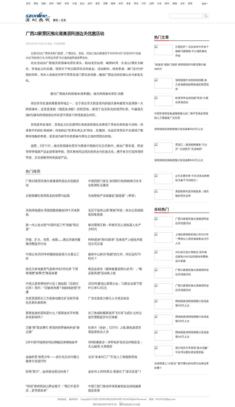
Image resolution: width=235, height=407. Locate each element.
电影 (59, 3)
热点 (82, 3)
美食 (128, 3)
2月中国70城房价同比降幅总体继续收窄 (52, 342)
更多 (204, 3)
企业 (159, 3)
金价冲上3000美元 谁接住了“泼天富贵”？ (115, 371)
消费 (105, 3)
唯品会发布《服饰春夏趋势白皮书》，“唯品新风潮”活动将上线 (115, 271)
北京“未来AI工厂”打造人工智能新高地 (112, 357)
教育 (97, 3)
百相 (74, 3)
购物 (175, 3)
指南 (43, 3)
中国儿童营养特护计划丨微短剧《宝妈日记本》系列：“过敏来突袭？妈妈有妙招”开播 (53, 287)
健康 (113, 3)
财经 (167, 3)
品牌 (151, 3)
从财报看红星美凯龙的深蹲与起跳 (48, 196)
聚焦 (36, 3)
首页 (28, 3)
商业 (136, 3)
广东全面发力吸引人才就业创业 (108, 298)
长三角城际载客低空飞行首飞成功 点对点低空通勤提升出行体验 (115, 315)
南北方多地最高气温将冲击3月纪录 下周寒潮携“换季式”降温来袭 (52, 271)
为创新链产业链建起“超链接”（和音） (112, 196)
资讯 (55, 20)
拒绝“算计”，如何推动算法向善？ (47, 371)
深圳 (51, 3)
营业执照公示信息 (131, 404)
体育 (121, 3)
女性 (182, 3)
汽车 (144, 3)
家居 (190, 3)
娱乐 (90, 3)
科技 (67, 3)
